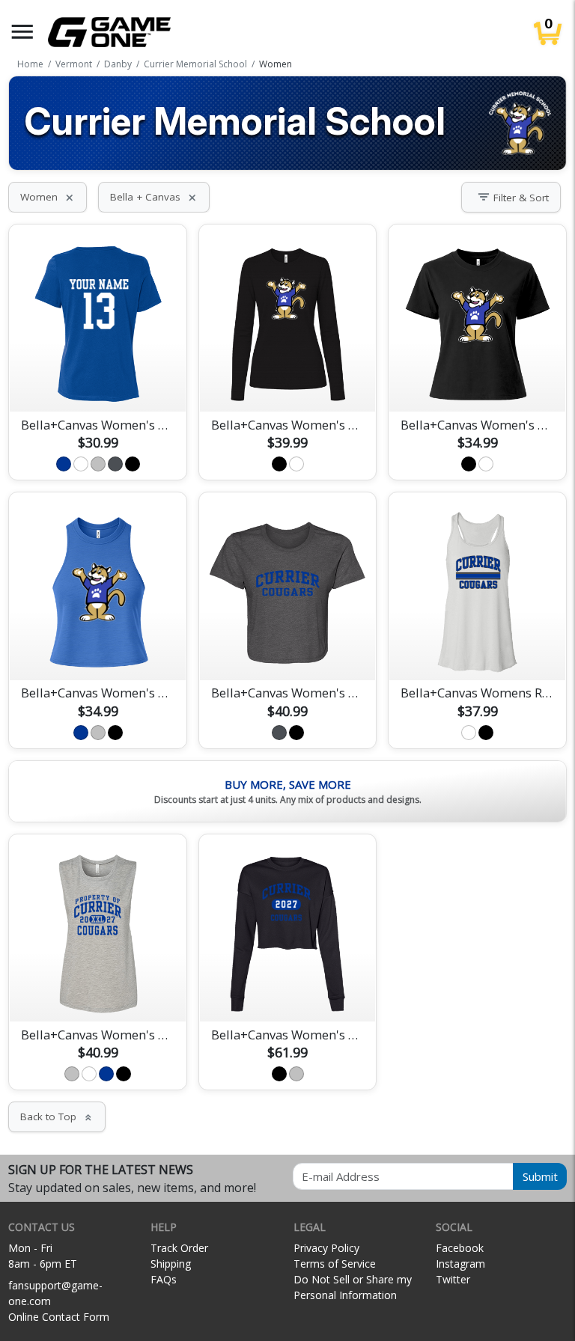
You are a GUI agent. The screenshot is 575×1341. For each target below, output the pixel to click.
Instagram (460, 1263)
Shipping (170, 1263)
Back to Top (57, 1116)
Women (47, 197)
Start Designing (98, 382)
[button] (22, 32)
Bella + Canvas (154, 197)
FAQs (163, 1279)
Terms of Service (334, 1263)
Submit (540, 1176)
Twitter (453, 1279)
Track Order (179, 1248)
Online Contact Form (58, 1317)
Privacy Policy (326, 1248)
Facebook (460, 1248)
